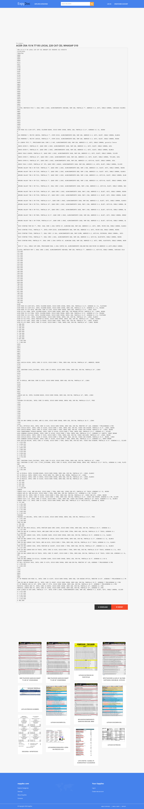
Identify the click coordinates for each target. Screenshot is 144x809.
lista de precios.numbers (30, 709)
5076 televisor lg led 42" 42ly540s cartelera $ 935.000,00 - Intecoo (114, 679)
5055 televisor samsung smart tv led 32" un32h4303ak (30, 679)
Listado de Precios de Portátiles (86, 676)
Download (103, 607)
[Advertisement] (72, 25)
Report (120, 607)
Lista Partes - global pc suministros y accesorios (86, 762)
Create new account (98, 791)
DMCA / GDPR (115, 806)
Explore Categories (23, 788)
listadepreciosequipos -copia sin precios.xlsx (58, 748)
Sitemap (20, 791)
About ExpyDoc (22, 795)
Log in (94, 788)
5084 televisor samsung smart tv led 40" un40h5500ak (58, 679)
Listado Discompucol (58, 722)
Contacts (20, 798)
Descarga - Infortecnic (30, 751)
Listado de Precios (114, 745)
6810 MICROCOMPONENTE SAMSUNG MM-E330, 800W (86, 720)
